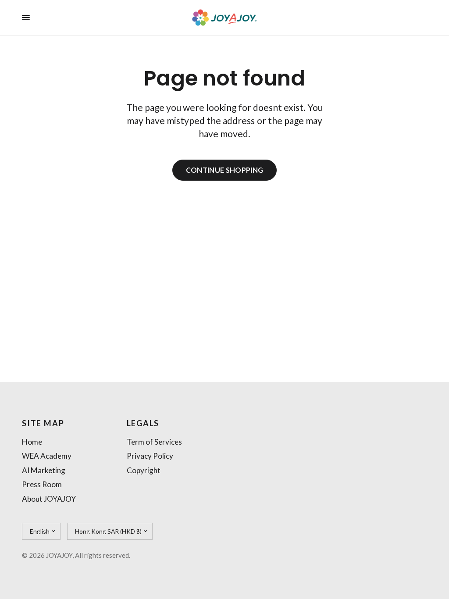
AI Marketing (43, 470)
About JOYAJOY (49, 498)
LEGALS (143, 423)
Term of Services (154, 441)
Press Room (42, 484)
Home (32, 441)
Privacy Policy (150, 455)
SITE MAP (43, 423)
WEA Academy (46, 455)
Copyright (143, 470)
